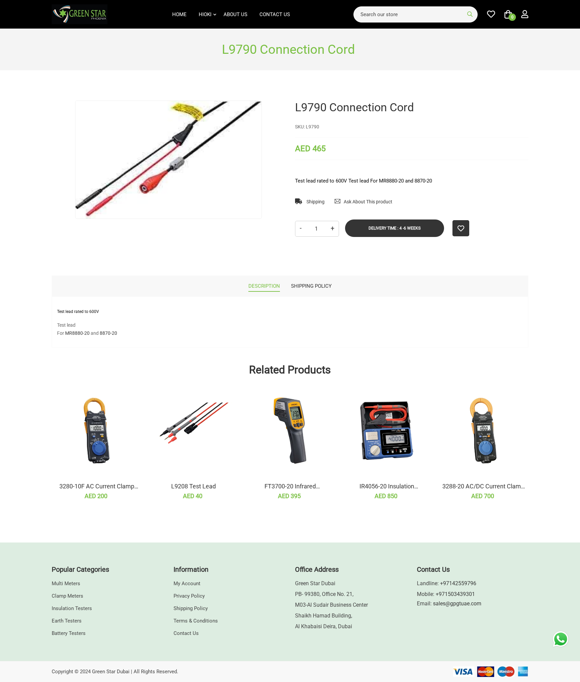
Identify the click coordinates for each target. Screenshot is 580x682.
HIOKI (205, 14)
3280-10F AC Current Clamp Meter (96, 486)
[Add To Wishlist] (460, 228)
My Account (187, 583)
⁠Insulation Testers (72, 608)
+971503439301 (455, 594)
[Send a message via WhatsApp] (560, 639)
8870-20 (108, 333)
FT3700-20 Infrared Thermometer (290, 486)
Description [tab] (264, 286)
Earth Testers (67, 621)
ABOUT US (235, 14)
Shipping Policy (191, 608)
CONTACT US (274, 14)
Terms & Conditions (196, 621)
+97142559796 (458, 583)
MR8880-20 (77, 333)
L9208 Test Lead (193, 486)
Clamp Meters (67, 596)
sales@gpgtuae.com (457, 603)
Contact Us (186, 633)
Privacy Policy (189, 596)
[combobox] (415, 14)
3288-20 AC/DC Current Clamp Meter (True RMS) (483, 486)
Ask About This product (368, 201)
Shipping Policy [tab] (311, 286)
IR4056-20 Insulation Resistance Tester (386, 486)
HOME (179, 14)
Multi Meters (66, 583)
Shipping (315, 201)
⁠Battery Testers (69, 633)
